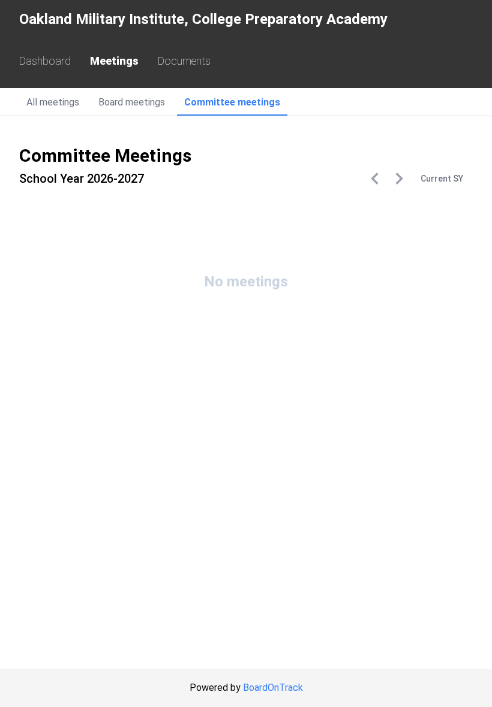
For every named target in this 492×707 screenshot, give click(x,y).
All (52, 102)
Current (442, 178)
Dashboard (45, 61)
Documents (184, 61)
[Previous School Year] (375, 179)
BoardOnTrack (273, 687)
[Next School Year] (399, 179)
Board (131, 102)
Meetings (114, 61)
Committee (232, 102)
